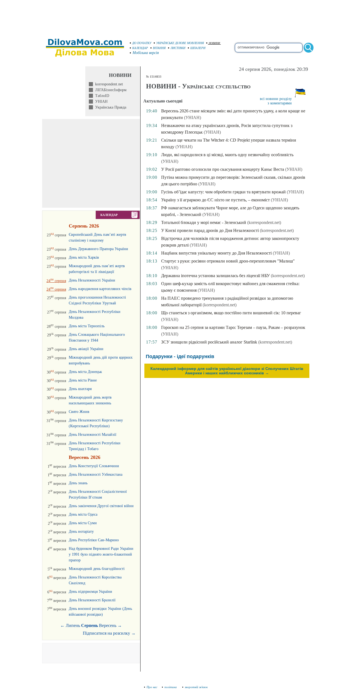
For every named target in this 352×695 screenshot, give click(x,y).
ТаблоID (101, 96)
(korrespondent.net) (264, 222)
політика (171, 687)
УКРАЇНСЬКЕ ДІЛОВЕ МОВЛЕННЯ (180, 43)
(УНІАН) (192, 117)
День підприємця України (90, 591)
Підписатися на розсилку (109, 633)
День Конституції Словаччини (94, 466)
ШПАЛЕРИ (197, 48)
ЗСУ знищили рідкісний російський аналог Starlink (209, 342)
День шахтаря (80, 389)
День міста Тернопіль (87, 326)
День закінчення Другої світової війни (101, 506)
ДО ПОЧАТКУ (141, 43)
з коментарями (280, 103)
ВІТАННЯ (159, 48)
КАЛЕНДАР (140, 48)
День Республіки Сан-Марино (94, 540)
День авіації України (86, 349)
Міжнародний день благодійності (97, 569)
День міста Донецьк (85, 372)
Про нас (152, 687)
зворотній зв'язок (196, 687)
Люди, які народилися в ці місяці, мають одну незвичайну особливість (227, 154)
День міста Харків (84, 257)
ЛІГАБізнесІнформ (110, 90)
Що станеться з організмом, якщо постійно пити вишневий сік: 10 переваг (231, 312)
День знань (78, 483)
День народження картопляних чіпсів (100, 289)
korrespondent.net (108, 84)
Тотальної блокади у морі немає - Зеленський (203, 222)
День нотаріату (81, 531)
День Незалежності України (92, 280)
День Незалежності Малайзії (92, 434)
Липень (73, 625)
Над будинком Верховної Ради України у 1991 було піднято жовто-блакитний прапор (101, 554)
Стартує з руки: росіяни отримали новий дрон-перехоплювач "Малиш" (228, 261)
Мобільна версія (145, 53)
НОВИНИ (214, 43)
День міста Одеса (83, 514)
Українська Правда (109, 107)
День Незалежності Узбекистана (95, 474)
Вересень (107, 625)
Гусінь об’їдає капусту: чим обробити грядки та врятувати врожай (223, 192)
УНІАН (100, 101)
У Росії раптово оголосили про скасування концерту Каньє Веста (222, 169)
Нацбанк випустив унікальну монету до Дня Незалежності (216, 253)
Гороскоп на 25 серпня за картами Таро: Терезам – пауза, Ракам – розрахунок (233, 327)
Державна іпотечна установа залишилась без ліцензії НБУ (215, 275)
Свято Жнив (79, 412)
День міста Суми (83, 523)
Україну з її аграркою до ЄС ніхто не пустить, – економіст (215, 200)
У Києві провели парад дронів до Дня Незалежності (210, 230)
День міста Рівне (83, 380)
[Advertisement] (176, 16)
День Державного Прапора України (98, 249)
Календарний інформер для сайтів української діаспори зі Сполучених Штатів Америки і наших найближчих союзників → (226, 370)
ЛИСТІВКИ (178, 48)
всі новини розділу (276, 99)
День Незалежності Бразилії (92, 600)
